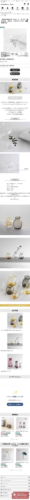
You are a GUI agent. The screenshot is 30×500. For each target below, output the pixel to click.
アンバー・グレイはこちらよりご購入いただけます (15, 305)
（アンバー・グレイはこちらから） (15, 114)
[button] (12, 8)
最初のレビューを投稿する (15, 404)
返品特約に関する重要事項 (7, 65)
